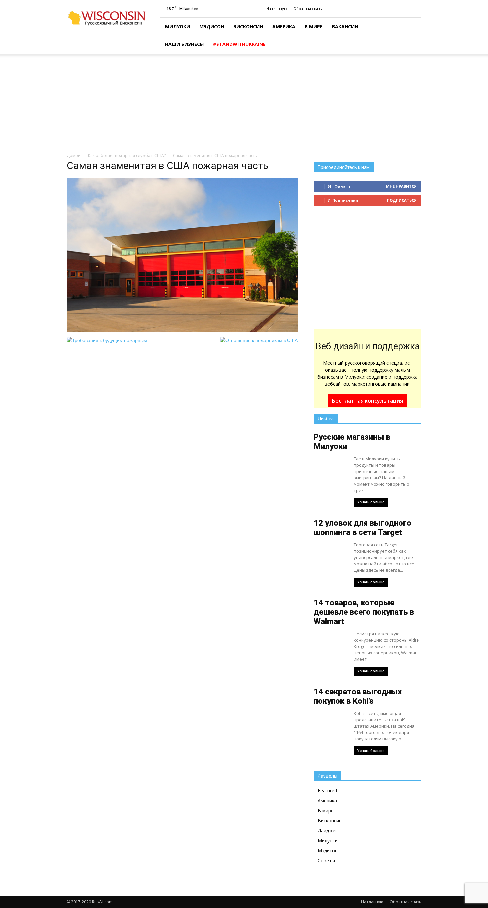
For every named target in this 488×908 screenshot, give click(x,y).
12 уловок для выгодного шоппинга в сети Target (362, 527)
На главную (276, 8)
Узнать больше (370, 502)
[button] (413, 36)
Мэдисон (211, 26)
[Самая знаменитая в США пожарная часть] (182, 330)
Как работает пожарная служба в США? (127, 155)
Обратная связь (307, 8)
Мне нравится (401, 186)
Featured (327, 790)
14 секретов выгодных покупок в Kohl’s (358, 696)
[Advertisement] (244, 103)
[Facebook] (416, 8)
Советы (326, 860)
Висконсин (248, 26)
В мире (314, 26)
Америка (283, 26)
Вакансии (345, 26)
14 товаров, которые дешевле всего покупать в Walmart (364, 612)
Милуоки (177, 26)
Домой (74, 155)
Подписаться (402, 200)
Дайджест (329, 830)
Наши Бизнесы (184, 44)
